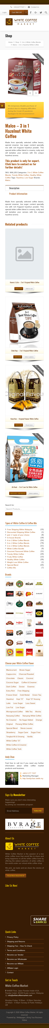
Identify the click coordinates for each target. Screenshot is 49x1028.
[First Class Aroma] (39, 603)
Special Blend (12, 565)
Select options (29, 357)
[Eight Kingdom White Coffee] (19, 603)
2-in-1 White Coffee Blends (18, 546)
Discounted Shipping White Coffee (21, 532)
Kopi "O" (19, 699)
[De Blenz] (39, 594)
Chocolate (10, 678)
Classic (20, 678)
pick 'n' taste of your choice (18, 535)
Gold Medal (25, 695)
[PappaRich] (39, 642)
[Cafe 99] (9, 594)
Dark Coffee (11, 687)
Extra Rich (10, 691)
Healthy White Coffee (16, 559)
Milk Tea (29, 712)
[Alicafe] (29, 584)
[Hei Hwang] (39, 613)
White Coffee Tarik (13, 749)
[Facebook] (30, 12)
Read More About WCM (15, 876)
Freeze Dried (11, 695)
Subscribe (38, 810)
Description (14, 188)
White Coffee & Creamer (16, 745)
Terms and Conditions (16, 950)
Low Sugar (29, 178)
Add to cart (29, 288)
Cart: (17, 12)
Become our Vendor (15, 955)
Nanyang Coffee (13, 716)
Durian (22, 687)
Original (9, 724)
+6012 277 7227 (29, 773)
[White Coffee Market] (39, 652)
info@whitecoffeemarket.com (20, 995)
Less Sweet (30, 703)
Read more (29, 425)
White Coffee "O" (13, 741)
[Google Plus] (35, 12)
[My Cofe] (19, 633)
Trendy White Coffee (20, 175)
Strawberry (10, 732)
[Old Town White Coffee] (9, 642)
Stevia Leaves (26, 728)
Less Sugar (18, 703)
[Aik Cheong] (19, 584)
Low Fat (9, 707)
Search (9, 514)
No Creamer (11, 720)
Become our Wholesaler (17, 959)
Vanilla (30, 736)
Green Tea (36, 695)
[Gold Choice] (19, 613)
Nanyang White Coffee (32, 716)
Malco (7, 180)
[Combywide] (29, 594)
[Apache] (39, 584)
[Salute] (9, 652)
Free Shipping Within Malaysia (19, 529)
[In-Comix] (19, 623)
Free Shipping (23, 691)
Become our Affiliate (15, 964)
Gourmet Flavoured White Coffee (20, 551)
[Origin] (19, 642)
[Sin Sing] (19, 652)
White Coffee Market (27, 1012)
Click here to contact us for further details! (20, 165)
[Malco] (39, 623)
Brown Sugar (24, 670)
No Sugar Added (26, 720)
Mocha (38, 712)
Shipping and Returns (16, 941)
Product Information (18, 193)
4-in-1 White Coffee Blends (18, 540)
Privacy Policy (12, 937)
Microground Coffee (14, 712)
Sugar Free (35, 732)
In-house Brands (14, 538)
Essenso (30, 687)
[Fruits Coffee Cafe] (9, 613)
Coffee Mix (11, 568)
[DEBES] (9, 603)
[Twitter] (41, 12)
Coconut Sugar (12, 682)
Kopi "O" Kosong (33, 699)
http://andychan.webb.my (32, 778)
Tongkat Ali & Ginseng (15, 736)
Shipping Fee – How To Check (19, 946)
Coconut (29, 678)
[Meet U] (9, 633)
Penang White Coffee (24, 724)
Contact (10, 972)
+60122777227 (19, 7)
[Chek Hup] (19, 594)
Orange (39, 720)
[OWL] (29, 642)
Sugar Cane (23, 732)
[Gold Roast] (29, 613)
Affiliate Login (12, 968)
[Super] (29, 652)
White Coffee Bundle (15, 549)
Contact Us (35, 7)
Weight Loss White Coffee (17, 562)
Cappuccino (11, 674)
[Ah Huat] (9, 584)
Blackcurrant (11, 670)
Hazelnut (20, 178)
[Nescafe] (39, 633)
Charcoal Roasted (26, 674)
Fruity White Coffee (15, 557)
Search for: (9, 505)
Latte (8, 703)
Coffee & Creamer (29, 682)
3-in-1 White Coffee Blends (18, 543)
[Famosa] (29, 603)
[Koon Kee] (29, 623)
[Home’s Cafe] (9, 623)
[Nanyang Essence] (29, 633)
